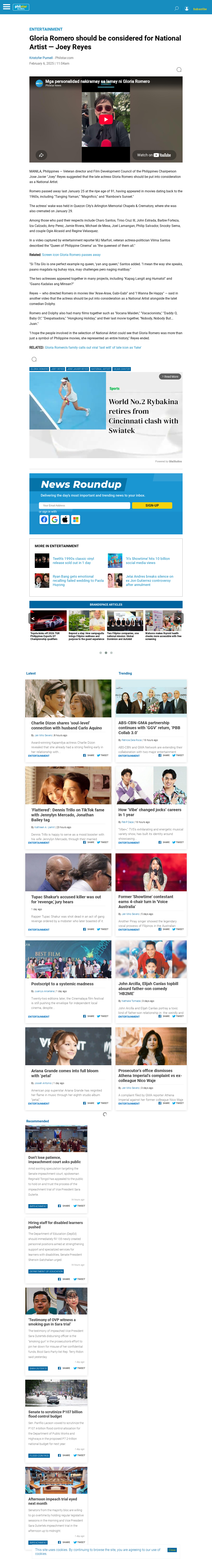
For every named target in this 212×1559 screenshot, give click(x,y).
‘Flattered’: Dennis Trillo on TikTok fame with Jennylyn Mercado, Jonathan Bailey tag (67, 814)
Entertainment (46, 29)
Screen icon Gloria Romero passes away (71, 255)
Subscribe (200, 9)
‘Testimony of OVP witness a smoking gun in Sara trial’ (52, 1322)
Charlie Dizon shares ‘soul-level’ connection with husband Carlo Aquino (66, 725)
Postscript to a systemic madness (62, 983)
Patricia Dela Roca (131, 740)
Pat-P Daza (127, 822)
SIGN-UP (152, 505)
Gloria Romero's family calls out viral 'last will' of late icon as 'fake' (93, 347)
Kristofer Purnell (41, 58)
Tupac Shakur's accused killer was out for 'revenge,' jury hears (66, 899)
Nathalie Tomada (131, 1001)
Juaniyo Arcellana (44, 991)
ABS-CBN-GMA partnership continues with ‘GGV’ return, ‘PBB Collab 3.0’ (149, 727)
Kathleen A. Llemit (45, 827)
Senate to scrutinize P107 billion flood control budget (55, 1414)
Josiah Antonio (43, 1083)
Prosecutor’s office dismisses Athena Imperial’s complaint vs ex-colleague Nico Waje (150, 1075)
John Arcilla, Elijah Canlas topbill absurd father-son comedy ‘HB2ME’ (148, 988)
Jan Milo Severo (130, 914)
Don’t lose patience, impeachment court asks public (54, 1159)
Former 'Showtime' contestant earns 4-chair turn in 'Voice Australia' (145, 901)
